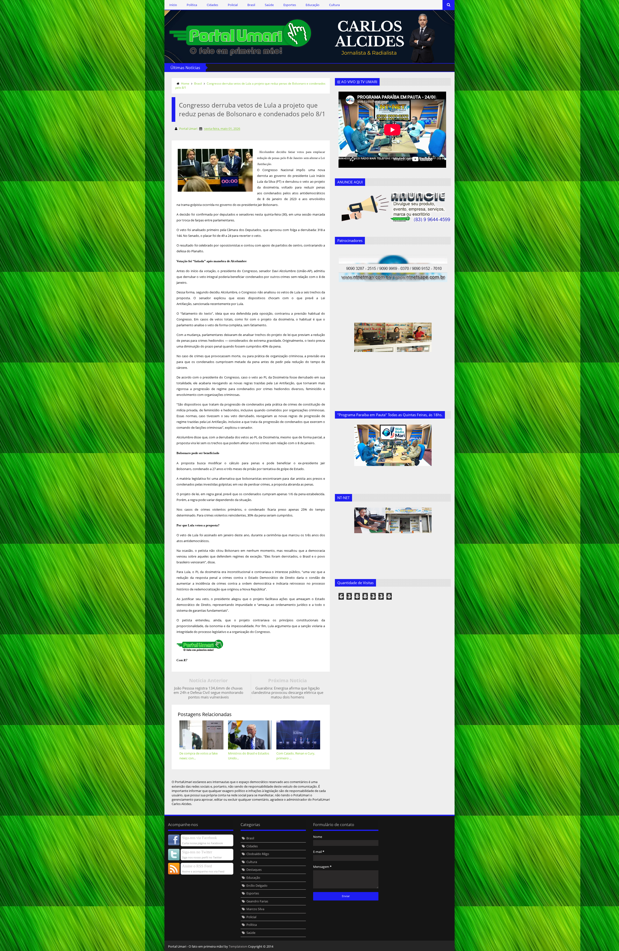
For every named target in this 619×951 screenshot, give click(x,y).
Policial (233, 5)
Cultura (334, 5)
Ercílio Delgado (256, 885)
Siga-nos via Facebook (199, 838)
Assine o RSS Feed (197, 866)
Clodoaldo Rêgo (257, 854)
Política (192, 5)
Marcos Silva (255, 909)
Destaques (254, 869)
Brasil (251, 5)
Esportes (289, 5)
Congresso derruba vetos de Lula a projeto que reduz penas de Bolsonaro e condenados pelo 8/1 (250, 85)
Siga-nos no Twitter (197, 852)
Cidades (212, 5)
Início (173, 5)
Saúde (269, 5)
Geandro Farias (257, 901)
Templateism (238, 946)
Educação (312, 5)
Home (185, 83)
